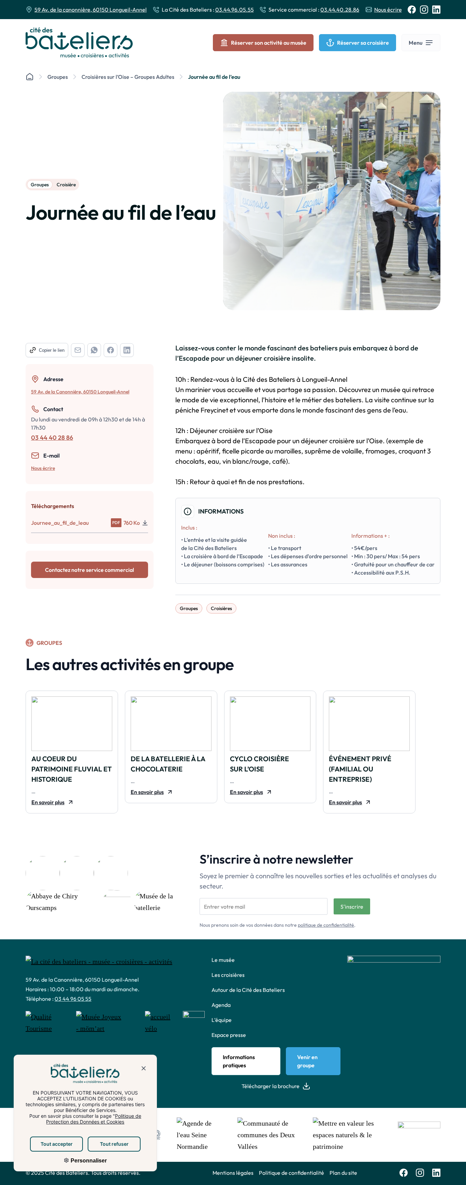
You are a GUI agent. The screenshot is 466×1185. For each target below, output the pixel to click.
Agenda (221, 1004)
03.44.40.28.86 (339, 9)
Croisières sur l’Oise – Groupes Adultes (128, 76)
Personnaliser (88, 1161)
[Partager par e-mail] (78, 350)
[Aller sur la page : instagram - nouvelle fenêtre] (424, 9)
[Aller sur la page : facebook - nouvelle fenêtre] (412, 9)
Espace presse (229, 1034)
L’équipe (222, 1019)
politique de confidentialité (326, 925)
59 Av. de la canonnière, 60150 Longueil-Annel (90, 9)
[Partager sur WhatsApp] (94, 350)
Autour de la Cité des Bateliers (248, 989)
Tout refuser (114, 1144)
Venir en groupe (307, 1061)
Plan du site (343, 1172)
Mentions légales (233, 1172)
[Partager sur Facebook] (110, 350)
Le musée (223, 959)
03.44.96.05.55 (234, 9)
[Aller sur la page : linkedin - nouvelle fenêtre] (436, 9)
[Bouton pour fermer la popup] (143, 1069)
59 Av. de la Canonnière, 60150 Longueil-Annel (80, 392)
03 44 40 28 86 (52, 438)
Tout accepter (57, 1144)
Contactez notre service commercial (89, 569)
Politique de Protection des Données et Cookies (93, 1119)
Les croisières (228, 974)
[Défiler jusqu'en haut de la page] (451, 1169)
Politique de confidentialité (291, 1172)
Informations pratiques (239, 1061)
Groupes (57, 76)
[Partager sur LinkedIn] (127, 350)
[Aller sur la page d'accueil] (79, 42)
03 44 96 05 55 (73, 998)
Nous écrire (388, 9)
